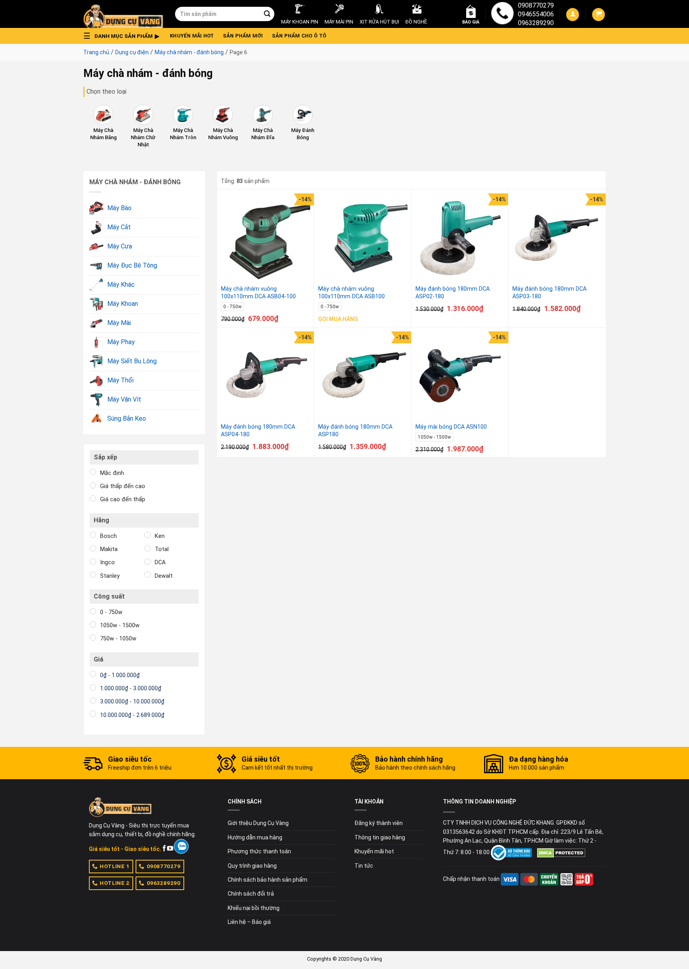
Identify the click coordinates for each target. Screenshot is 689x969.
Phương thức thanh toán (259, 851)
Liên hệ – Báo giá (249, 922)
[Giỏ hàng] (598, 14)
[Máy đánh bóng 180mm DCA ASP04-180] (265, 376)
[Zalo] (181, 846)
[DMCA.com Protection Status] (561, 852)
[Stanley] (93, 574)
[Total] (147, 548)
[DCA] (147, 561)
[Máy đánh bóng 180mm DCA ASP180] (362, 376)
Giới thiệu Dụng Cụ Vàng (258, 823)
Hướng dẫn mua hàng (255, 837)
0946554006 (536, 14)
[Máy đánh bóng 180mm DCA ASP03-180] (557, 238)
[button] (123, 36)
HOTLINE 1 (114, 866)
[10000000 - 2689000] (93, 714)
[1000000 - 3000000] (93, 687)
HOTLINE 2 (114, 883)
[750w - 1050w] (93, 637)
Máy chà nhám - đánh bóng (189, 52)
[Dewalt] (147, 574)
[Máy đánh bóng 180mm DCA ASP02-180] (460, 238)
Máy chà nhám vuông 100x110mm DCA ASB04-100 (258, 293)
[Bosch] (93, 535)
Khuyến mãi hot (192, 36)
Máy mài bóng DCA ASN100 (451, 426)
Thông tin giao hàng (379, 837)
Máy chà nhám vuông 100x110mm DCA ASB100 (351, 293)
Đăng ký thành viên (378, 823)
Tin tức (363, 866)
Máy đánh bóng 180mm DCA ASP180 (355, 430)
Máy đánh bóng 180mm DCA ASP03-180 (549, 293)
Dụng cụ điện (132, 52)
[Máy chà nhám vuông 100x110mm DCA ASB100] (362, 238)
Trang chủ (96, 52)
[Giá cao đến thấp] (93, 498)
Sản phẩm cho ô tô (299, 36)
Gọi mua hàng (338, 319)
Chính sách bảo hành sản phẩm (267, 879)
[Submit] (267, 14)
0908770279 (536, 5)
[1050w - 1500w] (93, 624)
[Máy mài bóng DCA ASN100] (460, 376)
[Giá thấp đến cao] (93, 485)
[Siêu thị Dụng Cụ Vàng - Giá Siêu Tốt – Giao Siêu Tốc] (123, 14)
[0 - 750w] (93, 611)
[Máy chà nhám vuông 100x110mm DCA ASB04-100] (265, 238)
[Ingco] (93, 561)
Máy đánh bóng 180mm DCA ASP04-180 (258, 430)
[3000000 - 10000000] (93, 700)
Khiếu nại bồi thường (254, 908)
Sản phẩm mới (243, 36)
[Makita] (93, 548)
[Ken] (147, 535)
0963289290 (536, 23)
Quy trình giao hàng (252, 866)
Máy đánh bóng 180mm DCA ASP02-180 (452, 293)
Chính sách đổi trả (251, 893)
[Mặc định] (93, 472)
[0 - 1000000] (93, 674)
